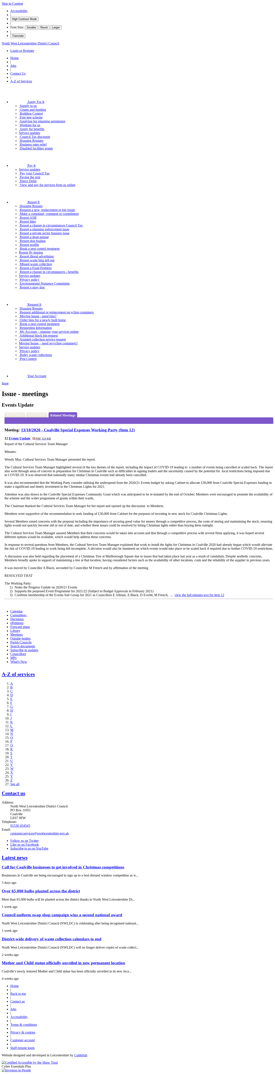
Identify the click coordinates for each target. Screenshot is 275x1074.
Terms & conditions (23, 1024)
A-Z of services (18, 674)
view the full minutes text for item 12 (199, 595)
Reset (44, 27)
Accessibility (19, 11)
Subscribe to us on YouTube (29, 848)
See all (14, 784)
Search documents (22, 646)
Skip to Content (12, 3)
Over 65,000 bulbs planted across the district (41, 891)
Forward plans (20, 627)
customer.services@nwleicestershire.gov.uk (39, 833)
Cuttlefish (80, 1055)
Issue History (37, 415)
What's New (18, 662)
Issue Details (14, 415)
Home (14, 58)
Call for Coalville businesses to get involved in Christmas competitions (63, 867)
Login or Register (22, 50)
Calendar (16, 611)
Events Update (30, 438)
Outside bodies (20, 638)
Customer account (22, 1040)
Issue (5, 383)
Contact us (13, 793)
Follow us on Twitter (24, 841)
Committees (18, 615)
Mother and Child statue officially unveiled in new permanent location (63, 963)
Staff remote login (22, 1048)
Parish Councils (21, 642)
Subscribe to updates (24, 650)
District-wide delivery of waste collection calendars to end (51, 939)
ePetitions (16, 623)
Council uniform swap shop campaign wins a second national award (62, 915)
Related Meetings (62, 415)
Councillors (18, 654)
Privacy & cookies (22, 1032)
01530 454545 (20, 825)
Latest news (15, 857)
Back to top (18, 993)
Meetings (16, 634)
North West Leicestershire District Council (30, 43)
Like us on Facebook (24, 844)
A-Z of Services (21, 81)
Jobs (13, 66)
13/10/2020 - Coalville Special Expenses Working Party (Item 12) (78, 430)
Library (15, 631)
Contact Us (18, 73)
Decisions (17, 619)
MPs (13, 658)
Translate (18, 35)
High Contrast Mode (24, 19)
